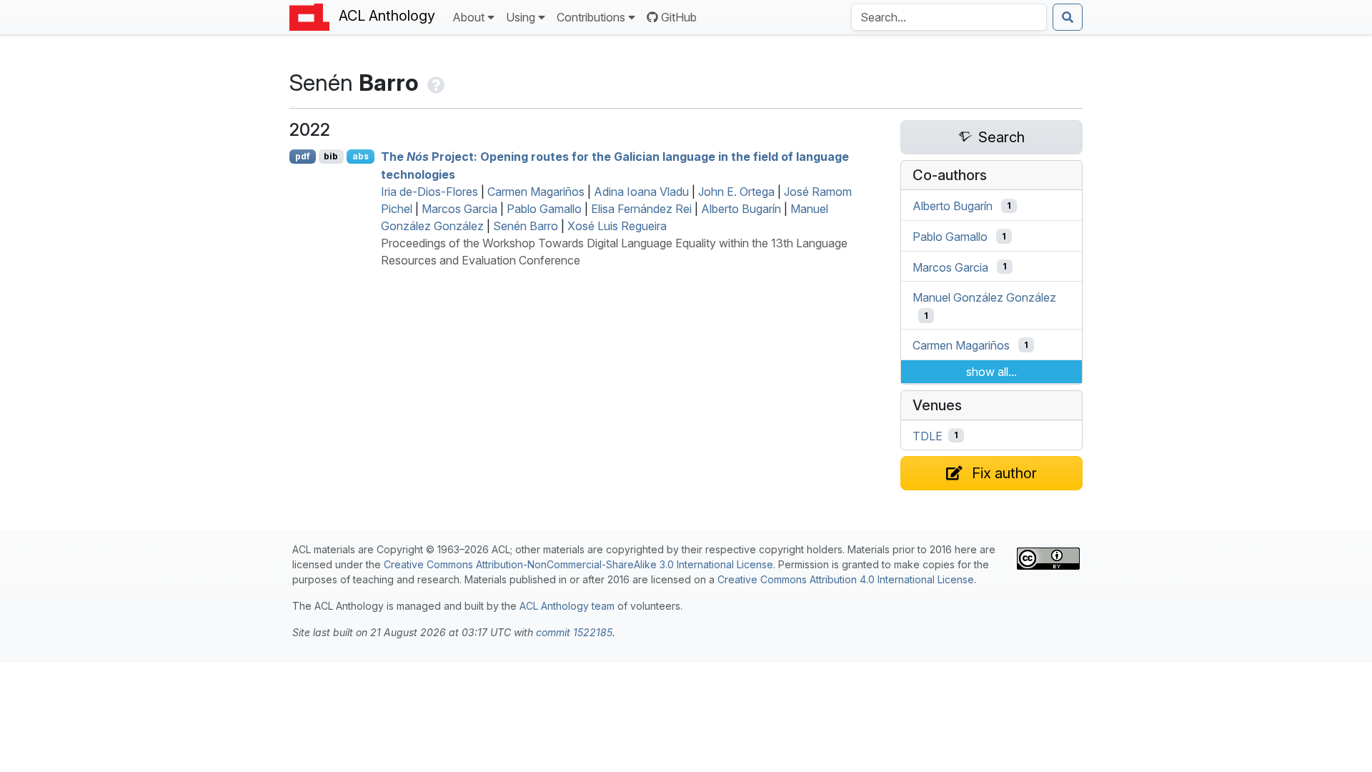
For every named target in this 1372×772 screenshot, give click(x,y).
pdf (302, 156)
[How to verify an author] (434, 82)
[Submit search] (1068, 17)
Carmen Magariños (536, 191)
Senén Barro (525, 226)
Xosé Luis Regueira (617, 226)
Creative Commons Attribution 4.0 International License (845, 579)
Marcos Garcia (459, 209)
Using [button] (520, 17)
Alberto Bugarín (741, 209)
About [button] (468, 17)
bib (331, 156)
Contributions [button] (591, 17)
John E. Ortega (736, 191)
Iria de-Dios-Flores (429, 191)
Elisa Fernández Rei (641, 209)
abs (360, 156)
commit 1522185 (574, 632)
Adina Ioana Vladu (641, 191)
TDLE (928, 435)
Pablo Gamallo (544, 209)
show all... (991, 372)
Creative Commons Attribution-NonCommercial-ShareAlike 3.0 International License (578, 564)
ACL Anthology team (567, 606)
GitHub (679, 17)
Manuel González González (984, 297)
